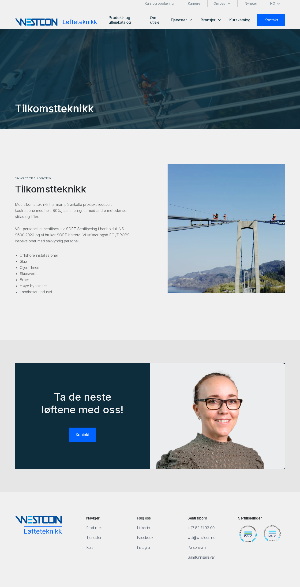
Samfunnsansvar (201, 557)
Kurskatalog (239, 20)
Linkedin (143, 527)
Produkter (94, 527)
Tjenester (178, 20)
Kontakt (271, 20)
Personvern (197, 547)
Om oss (219, 3)
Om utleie (154, 20)
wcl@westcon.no (201, 537)
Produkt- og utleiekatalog (120, 20)
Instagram (145, 547)
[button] (181, 20)
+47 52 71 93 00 (201, 527)
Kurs (89, 547)
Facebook (145, 537)
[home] (56, 22)
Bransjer (208, 20)
